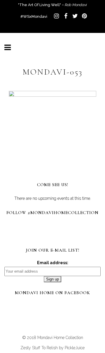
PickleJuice (75, 347)
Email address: (52, 262)
